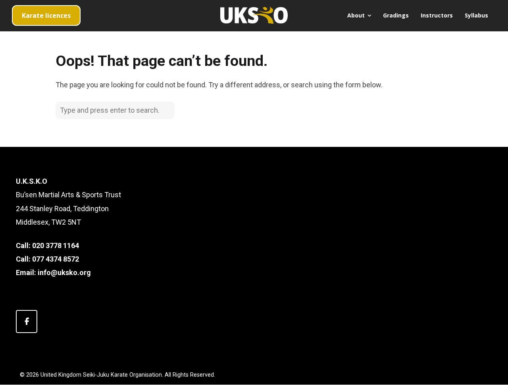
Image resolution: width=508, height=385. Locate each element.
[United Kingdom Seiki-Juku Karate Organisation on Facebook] (26, 321)
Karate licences (46, 15)
